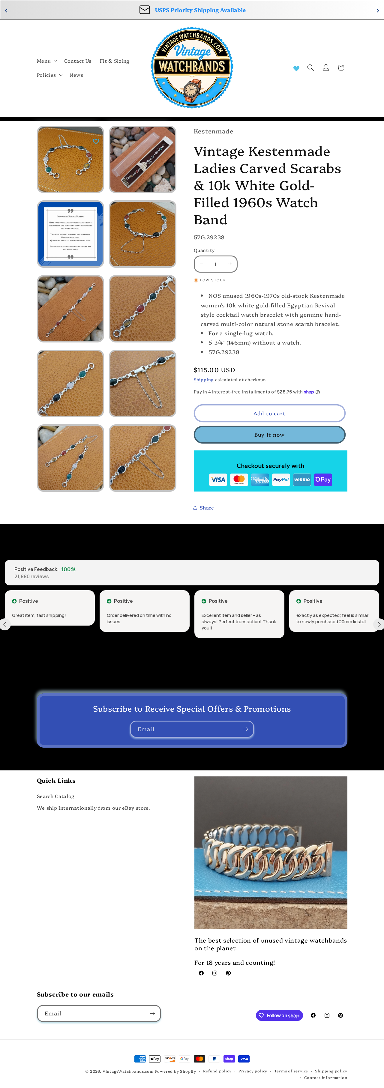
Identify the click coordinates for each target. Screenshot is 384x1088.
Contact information (325, 1077)
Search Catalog (56, 796)
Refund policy (217, 1070)
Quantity (204, 250)
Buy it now (269, 434)
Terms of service (291, 1070)
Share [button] (207, 507)
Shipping (204, 379)
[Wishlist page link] (296, 68)
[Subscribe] (245, 729)
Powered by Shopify (175, 1071)
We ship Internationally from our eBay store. (93, 807)
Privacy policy (252, 1070)
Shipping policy (331, 1070)
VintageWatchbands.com (128, 1071)
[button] (46, 60)
